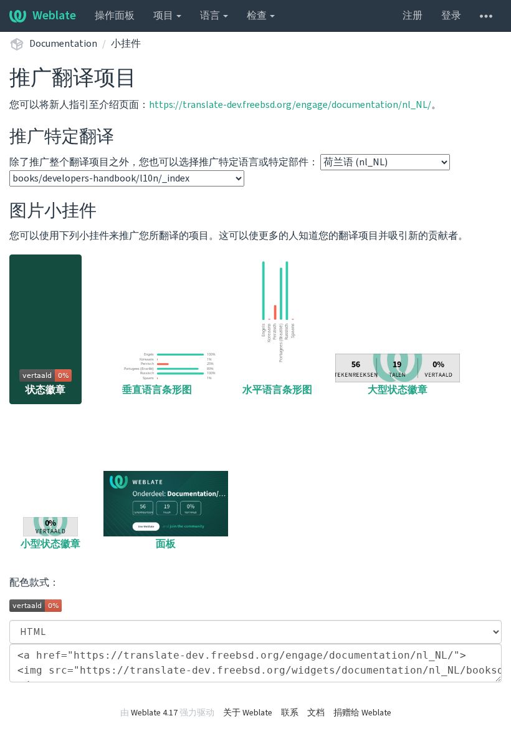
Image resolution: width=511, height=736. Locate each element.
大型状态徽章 (397, 390)
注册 (413, 15)
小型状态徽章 (50, 544)
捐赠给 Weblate (362, 713)
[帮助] (486, 15)
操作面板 (115, 15)
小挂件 (126, 44)
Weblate (54, 15)
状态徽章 (45, 390)
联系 (289, 713)
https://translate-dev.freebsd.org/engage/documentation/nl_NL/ (290, 105)
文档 (316, 713)
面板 (166, 544)
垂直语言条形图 (157, 390)
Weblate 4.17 (154, 713)
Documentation (63, 44)
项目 (164, 15)
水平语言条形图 (277, 390)
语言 (211, 15)
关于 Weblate (247, 713)
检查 (258, 15)
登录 (451, 15)
